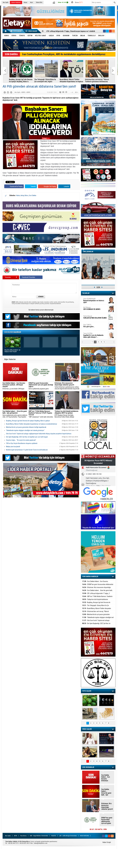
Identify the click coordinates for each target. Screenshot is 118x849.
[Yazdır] (66, 92)
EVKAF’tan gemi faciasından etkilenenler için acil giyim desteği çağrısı (97, 585)
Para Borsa (23, 836)
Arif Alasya (92, 308)
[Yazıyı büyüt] (76, 92)
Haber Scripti (107, 842)
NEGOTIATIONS (84, 836)
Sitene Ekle (39, 2)
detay (22, 195)
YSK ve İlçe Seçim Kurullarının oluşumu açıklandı (21, 443)
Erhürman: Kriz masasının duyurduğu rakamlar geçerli (96, 588)
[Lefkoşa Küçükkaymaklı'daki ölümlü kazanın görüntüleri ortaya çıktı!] (106, 752)
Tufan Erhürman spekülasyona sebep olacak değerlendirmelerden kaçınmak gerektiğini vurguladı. (67, 386)
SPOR (15, 836)
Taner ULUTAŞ (93, 335)
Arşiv (31, 2)
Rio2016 (53, 836)
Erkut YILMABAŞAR (93, 300)
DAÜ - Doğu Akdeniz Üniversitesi (39, 836)
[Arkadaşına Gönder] (63, 92)
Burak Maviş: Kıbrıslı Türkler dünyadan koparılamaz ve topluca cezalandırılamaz (71, 81)
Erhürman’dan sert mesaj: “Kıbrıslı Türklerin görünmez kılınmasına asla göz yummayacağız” (97, 81)
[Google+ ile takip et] (110, 31)
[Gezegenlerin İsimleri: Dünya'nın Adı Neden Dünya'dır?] (106, 700)
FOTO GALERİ (86, 691)
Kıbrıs (26, 195)
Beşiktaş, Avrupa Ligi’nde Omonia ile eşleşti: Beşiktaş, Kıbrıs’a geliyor (20, 81)
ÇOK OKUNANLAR (88, 767)
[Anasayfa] (6, 31)
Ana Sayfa (5, 2)
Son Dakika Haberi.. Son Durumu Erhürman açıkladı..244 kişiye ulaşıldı (95, 582)
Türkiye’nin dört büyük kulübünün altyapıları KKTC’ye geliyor (67, 31)
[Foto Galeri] (16, 31)
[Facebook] (5, 92)
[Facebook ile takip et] (104, 31)
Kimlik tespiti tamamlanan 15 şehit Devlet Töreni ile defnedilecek (27, 450)
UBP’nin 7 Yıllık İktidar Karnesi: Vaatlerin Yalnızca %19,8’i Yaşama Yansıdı (97, 597)
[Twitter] (8, 92)
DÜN (105, 829)
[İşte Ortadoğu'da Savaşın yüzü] (90, 714)
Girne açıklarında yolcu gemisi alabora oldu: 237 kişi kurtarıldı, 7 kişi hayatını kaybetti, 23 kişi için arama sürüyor (15, 414)
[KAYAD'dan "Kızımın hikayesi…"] (90, 752)
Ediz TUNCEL (88, 325)
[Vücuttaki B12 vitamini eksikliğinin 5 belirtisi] (106, 714)
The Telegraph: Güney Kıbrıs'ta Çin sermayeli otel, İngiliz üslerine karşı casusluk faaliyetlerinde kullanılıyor (45, 81)
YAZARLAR (85, 293)
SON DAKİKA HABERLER (90, 576)
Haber (18, 195)
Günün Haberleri (16, 2)
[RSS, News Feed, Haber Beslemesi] (113, 31)
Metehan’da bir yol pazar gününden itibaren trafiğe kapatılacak (26, 427)
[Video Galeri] (31, 31)
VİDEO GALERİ (87, 729)
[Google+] (11, 92)
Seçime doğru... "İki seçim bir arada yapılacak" (21, 440)
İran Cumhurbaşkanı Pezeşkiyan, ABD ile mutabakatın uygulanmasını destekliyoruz (63, 54)
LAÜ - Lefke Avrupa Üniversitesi (68, 836)
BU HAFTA (98, 829)
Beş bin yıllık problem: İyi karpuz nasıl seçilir (12, 350)
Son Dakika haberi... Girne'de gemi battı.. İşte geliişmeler (97, 591)
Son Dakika (32, 195)
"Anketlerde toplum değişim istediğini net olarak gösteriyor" (25, 430)
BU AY (92, 829)
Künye (25, 2)
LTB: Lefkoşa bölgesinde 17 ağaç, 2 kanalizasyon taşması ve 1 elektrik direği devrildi (97, 594)
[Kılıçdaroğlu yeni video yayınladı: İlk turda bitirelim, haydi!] (106, 739)
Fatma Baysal (95, 317)
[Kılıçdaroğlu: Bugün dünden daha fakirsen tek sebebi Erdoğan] (90, 739)
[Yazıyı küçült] (71, 92)
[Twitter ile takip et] (107, 31)
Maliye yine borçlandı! (13, 446)
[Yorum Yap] (60, 92)
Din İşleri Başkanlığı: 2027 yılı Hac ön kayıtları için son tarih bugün (27, 437)
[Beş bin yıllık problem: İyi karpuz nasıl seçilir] (90, 700)
